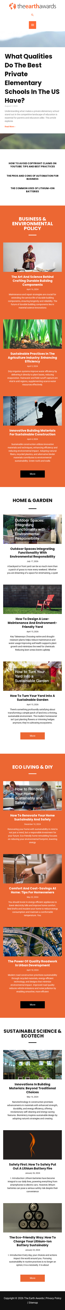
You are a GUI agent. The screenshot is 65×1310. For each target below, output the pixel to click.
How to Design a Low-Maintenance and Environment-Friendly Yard (32, 623)
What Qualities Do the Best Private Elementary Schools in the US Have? (32, 78)
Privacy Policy (53, 1298)
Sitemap (33, 1302)
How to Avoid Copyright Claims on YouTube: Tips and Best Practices (32, 165)
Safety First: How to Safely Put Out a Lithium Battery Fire (32, 1166)
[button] (32, 14)
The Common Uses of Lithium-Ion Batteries (33, 190)
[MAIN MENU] (32, 25)
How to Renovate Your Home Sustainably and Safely (32, 817)
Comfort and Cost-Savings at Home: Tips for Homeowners (32, 890)
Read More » (10, 127)
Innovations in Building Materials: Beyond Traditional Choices (32, 1088)
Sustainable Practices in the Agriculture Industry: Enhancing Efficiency (32, 358)
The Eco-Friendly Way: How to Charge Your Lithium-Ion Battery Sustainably (32, 1241)
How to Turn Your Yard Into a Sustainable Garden (32, 698)
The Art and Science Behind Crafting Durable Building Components (32, 281)
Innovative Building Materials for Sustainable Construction (32, 432)
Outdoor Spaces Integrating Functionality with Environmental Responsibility (32, 553)
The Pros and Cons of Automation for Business (33, 177)
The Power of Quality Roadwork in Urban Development (32, 963)
